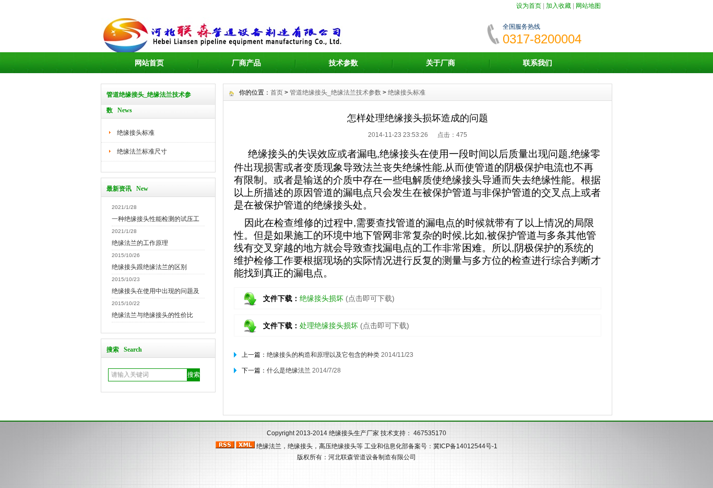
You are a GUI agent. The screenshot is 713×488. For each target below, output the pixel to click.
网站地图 (588, 5)
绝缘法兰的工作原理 (140, 243)
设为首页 (528, 5)
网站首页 (149, 63)
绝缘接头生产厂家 (354, 433)
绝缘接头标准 (136, 132)
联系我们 (537, 63)
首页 (276, 92)
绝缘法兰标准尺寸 (142, 151)
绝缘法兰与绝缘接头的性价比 (155, 315)
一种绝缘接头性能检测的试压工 (155, 219)
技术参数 (343, 63)
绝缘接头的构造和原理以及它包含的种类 (323, 354)
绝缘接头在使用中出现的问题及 (155, 291)
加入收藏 (558, 5)
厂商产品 (246, 63)
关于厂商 (440, 63)
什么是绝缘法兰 (289, 370)
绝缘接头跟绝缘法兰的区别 (149, 267)
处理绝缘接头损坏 (329, 325)
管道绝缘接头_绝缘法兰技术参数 (335, 92)
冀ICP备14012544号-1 (465, 446)
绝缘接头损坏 (321, 298)
